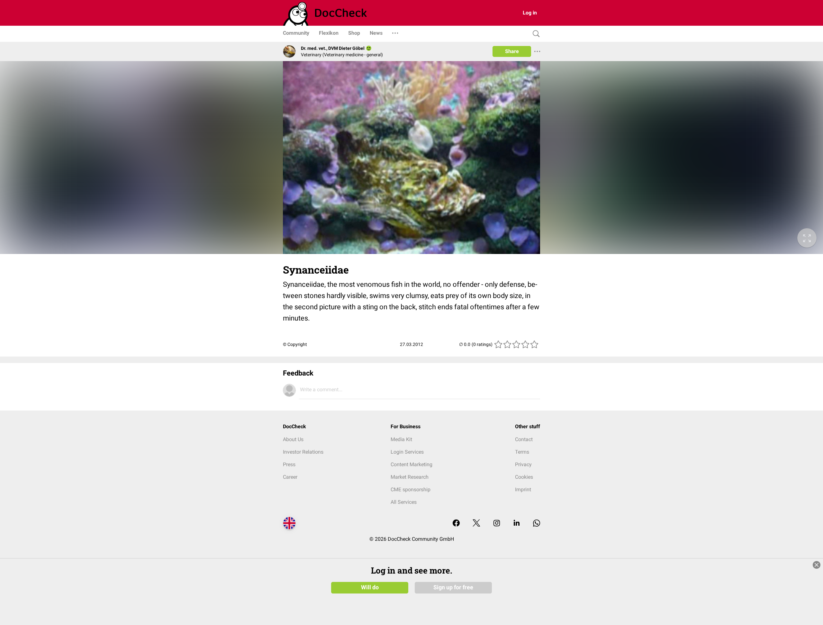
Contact (524, 439)
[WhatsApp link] (536, 524)
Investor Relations (303, 452)
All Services (404, 502)
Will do (370, 587)
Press (289, 464)
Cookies (524, 477)
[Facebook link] (456, 524)
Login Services (407, 452)
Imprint (523, 489)
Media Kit (401, 439)
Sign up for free (453, 587)
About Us (293, 439)
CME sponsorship (410, 489)
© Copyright (295, 344)
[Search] (534, 34)
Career (290, 477)
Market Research (410, 477)
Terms (522, 452)
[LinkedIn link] (516, 524)
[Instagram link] (496, 524)
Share (512, 51)
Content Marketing (411, 464)
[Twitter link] (476, 524)
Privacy (523, 464)
